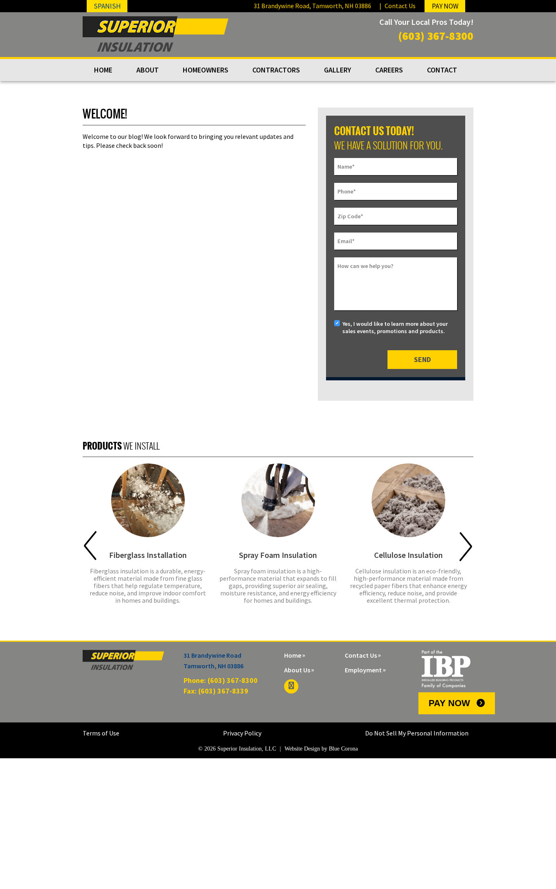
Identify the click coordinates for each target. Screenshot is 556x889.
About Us (297, 670)
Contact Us (400, 6)
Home (103, 70)
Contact (442, 70)
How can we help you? (365, 266)
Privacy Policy (242, 733)
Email (346, 241)
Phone (346, 191)
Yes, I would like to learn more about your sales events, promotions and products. (395, 327)
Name (346, 166)
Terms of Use (101, 733)
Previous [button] (90, 545)
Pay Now (449, 703)
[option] (148, 538)
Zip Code (350, 216)
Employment (363, 670)
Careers (389, 70)
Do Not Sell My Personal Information (416, 733)
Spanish (107, 6)
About (147, 70)
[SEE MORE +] (148, 500)
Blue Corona (343, 749)
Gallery (337, 70)
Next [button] (465, 545)
